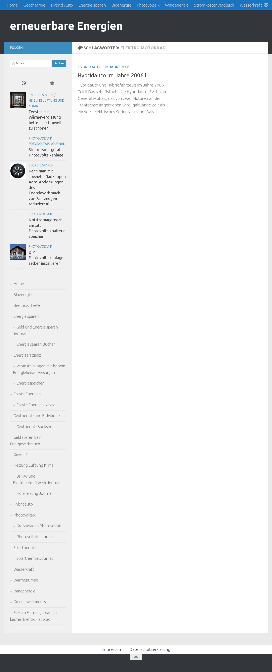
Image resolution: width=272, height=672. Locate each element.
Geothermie (34, 5)
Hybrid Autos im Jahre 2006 (103, 67)
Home (12, 5)
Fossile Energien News (35, 405)
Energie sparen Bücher (36, 344)
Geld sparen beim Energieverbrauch (26, 440)
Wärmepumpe (26, 580)
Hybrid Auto (62, 5)
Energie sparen (92, 5)
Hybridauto (23, 504)
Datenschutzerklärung (150, 649)
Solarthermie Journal (35, 558)
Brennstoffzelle (27, 305)
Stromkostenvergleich (214, 5)
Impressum (112, 649)
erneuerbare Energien (66, 26)
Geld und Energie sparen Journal (35, 330)
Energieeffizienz (27, 355)
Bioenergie (121, 5)
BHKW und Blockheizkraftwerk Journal (36, 479)
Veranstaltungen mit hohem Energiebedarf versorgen (39, 369)
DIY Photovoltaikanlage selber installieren (46, 258)
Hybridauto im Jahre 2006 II (113, 75)
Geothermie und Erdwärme (37, 415)
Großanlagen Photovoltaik (39, 526)
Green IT (21, 454)
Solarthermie (25, 547)
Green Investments (30, 602)
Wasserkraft (251, 5)
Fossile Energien (27, 394)
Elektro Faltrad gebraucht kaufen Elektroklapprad (33, 615)
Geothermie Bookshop (36, 426)
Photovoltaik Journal (35, 536)
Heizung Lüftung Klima (34, 465)
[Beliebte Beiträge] (52, 83)
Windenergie (177, 5)
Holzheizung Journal (34, 493)
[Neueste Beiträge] (24, 83)
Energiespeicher (30, 383)
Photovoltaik (148, 5)
